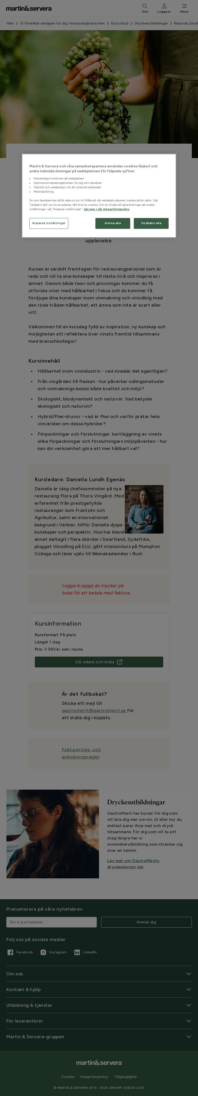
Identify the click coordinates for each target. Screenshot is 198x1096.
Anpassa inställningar (48, 223)
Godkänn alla (151, 223)
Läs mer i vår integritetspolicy (106, 209)
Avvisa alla (113, 223)
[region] (99, 195)
